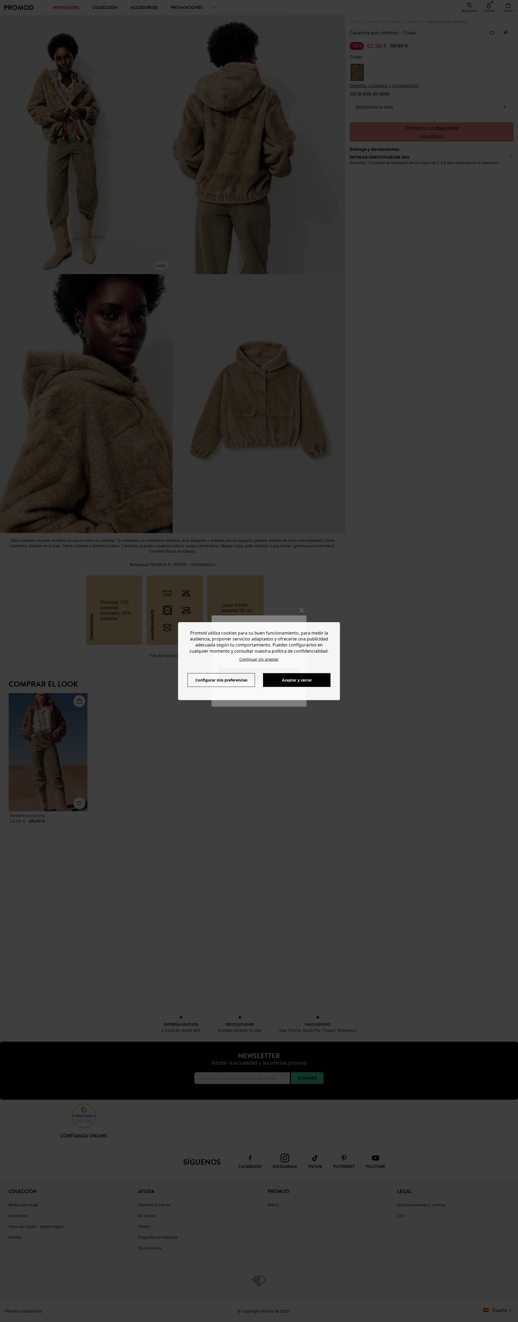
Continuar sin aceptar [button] (259, 659)
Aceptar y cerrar (297, 680)
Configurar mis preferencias (221, 680)
